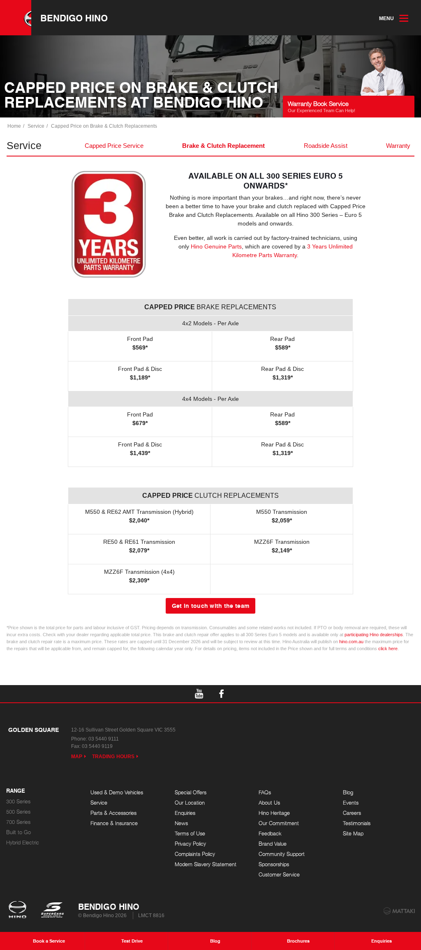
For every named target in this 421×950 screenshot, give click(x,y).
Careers (352, 813)
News (181, 823)
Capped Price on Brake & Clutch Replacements (104, 126)
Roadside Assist (325, 145)
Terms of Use (190, 833)
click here (388, 648)
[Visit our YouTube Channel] (199, 693)
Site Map (353, 833)
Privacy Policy (190, 844)
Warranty (398, 145)
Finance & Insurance (114, 823)
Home (14, 126)
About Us (269, 803)
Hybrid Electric (22, 843)
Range (15, 791)
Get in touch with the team (210, 605)
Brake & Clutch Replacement (223, 145)
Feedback (270, 833)
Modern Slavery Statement (205, 864)
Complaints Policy (195, 854)
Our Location (190, 803)
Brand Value (273, 844)
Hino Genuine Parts (216, 246)
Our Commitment (279, 823)
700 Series (18, 822)
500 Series (18, 812)
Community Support (282, 854)
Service (36, 126)
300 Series (18, 801)
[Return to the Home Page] (19, 910)
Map (76, 756)
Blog (348, 792)
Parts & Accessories (113, 813)
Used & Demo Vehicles (116, 792)
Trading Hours (113, 756)
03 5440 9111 (103, 739)
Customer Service (279, 875)
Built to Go (18, 832)
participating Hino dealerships (374, 634)
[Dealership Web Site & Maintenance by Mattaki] (399, 910)
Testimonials (356, 823)
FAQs (265, 792)
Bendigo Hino (74, 17)
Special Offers (190, 792)
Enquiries (185, 813)
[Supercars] (52, 910)
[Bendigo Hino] (15, 17)
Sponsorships (274, 864)
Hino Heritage (274, 813)
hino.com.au (351, 641)
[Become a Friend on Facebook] (221, 693)
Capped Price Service (114, 145)
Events (351, 803)
